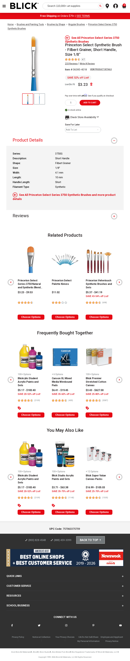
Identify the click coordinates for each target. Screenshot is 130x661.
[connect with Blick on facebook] (12, 627)
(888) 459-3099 (62, 540)
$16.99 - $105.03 (95, 487)
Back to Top (89, 540)
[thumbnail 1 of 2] (27, 98)
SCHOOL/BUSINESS (18, 605)
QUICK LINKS (14, 576)
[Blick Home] (24, 6)
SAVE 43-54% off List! (97, 296)
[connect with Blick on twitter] (39, 627)
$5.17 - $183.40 (27, 390)
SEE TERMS (83, 15)
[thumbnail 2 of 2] (39, 98)
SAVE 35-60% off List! (63, 394)
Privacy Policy (18, 637)
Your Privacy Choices (64, 637)
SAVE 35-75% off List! (63, 491)
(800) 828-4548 (37, 540)
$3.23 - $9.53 (25, 292)
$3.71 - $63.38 (60, 487)
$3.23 (83, 84)
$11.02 (56, 292)
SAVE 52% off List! (78, 77)
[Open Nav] (4, 6)
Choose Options (31, 317)
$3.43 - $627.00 (95, 390)
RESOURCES (13, 595)
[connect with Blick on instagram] (66, 627)
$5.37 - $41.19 (94, 292)
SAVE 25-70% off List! (97, 491)
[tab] (65, 140)
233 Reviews (71, 63)
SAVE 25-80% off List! (97, 394)
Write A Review (87, 63)
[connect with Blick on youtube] (120, 627)
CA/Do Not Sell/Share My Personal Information (88, 639)
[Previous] (11, 282)
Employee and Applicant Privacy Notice (112, 639)
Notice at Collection (41, 637)
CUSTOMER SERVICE (18, 585)
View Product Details (101, 69)
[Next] (119, 282)
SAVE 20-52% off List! (29, 394)
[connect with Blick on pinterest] (93, 627)
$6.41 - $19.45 (60, 390)
